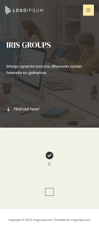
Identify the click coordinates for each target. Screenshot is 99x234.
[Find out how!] (23, 109)
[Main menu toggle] (88, 10)
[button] (49, 192)
